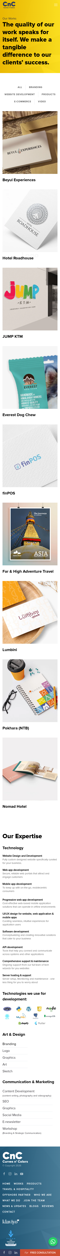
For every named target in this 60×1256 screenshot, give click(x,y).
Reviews (48, 1206)
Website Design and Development (22, 856)
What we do (11, 1200)
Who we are (43, 1194)
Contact (8, 1211)
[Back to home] (9, 5)
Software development (15, 931)
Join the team (34, 1200)
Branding (35, 87)
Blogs (34, 1206)
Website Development (19, 94)
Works (19, 1183)
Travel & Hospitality (18, 1189)
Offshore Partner (16, 1194)
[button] (56, 4)
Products (49, 94)
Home (6, 1183)
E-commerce (22, 101)
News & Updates (14, 1206)
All (20, 87)
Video (42, 101)
